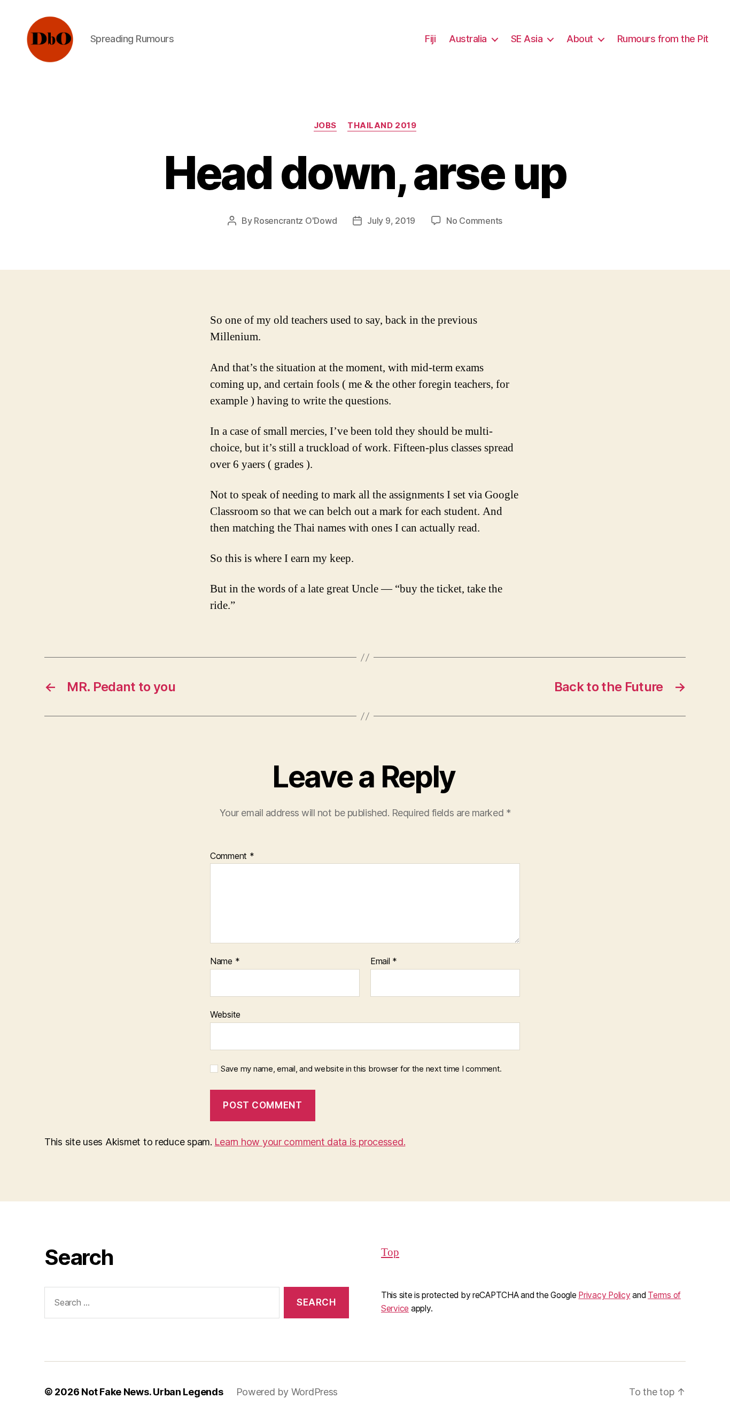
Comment (232, 856)
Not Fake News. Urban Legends (152, 1391)
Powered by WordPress (287, 1391)
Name (224, 961)
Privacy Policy (604, 1295)
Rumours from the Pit (663, 38)
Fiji (430, 38)
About (579, 38)
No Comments (474, 220)
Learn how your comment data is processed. (309, 1141)
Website (225, 1014)
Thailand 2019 (381, 125)
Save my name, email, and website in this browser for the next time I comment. (361, 1069)
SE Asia (527, 38)
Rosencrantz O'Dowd (295, 220)
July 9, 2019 (391, 220)
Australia (468, 38)
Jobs (325, 125)
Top (390, 1252)
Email (383, 961)
